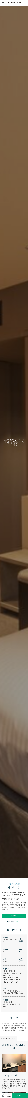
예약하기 (19, 1096)
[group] (14, 442)
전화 (3, 1096)
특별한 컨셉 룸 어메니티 (8, 1038)
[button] (3, 3)
